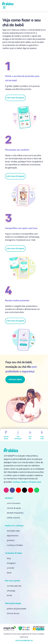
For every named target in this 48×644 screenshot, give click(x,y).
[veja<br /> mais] (42, 432)
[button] (4, 7)
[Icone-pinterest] (30, 490)
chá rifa (30, 437)
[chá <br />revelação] (18, 432)
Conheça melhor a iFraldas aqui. (27, 482)
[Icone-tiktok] (12, 490)
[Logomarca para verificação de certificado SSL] (38, 628)
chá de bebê (6, 437)
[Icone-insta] (6, 490)
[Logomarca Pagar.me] (10, 628)
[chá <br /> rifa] (30, 432)
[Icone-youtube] (18, 490)
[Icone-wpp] (36, 490)
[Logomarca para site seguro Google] (24, 628)
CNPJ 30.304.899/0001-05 (24, 641)
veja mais (42, 437)
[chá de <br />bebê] (6, 432)
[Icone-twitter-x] (24, 490)
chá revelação (18, 437)
